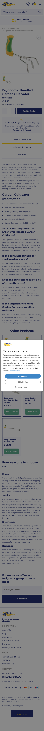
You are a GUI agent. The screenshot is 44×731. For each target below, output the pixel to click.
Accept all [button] (22, 376)
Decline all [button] (23, 382)
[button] (22, 387)
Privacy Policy (15, 371)
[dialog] (22, 365)
